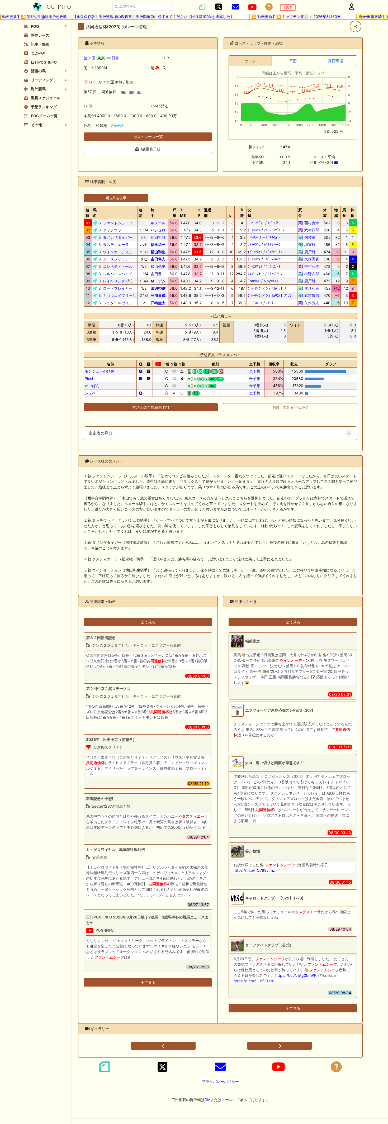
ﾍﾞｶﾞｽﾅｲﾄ (273, 266)
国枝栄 (308, 237)
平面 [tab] (293, 61)
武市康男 (308, 295)
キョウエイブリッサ (119, 295)
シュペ (90, 393)
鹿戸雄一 (308, 252)
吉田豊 (156, 274)
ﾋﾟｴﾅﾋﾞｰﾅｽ (274, 252)
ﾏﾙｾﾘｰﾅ (271, 303)
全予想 (254, 371)
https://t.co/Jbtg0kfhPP (295, 975)
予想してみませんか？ (290, 407)
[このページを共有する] (355, 26)
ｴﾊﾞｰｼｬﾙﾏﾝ (272, 259)
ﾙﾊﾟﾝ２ (273, 223)
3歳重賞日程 (149, 149)
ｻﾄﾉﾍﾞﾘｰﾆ (275, 274)
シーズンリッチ (116, 259)
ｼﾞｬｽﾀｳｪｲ (255, 266)
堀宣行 (308, 244)
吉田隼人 (158, 259)
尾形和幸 (308, 288)
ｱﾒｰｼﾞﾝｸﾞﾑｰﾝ (274, 230)
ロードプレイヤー (118, 288)
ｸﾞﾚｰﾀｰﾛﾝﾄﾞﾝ (258, 288)
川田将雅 (158, 237)
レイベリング (114, 281)
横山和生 (158, 252)
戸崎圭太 (158, 303)
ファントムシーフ (118, 223)
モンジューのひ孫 (99, 371)
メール (227, 1099)
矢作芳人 (308, 303)
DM (207, 1099)
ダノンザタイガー (118, 237)
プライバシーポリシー (220, 1081)
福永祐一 (158, 244)
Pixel (89, 378)
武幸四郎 (308, 230)
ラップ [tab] (250, 61)
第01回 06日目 (101, 58)
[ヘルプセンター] (269, 7)
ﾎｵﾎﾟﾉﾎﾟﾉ (278, 288)
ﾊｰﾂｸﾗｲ (253, 237)
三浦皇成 (158, 295)
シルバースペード (118, 274)
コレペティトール (118, 266)
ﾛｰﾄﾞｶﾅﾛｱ (255, 303)
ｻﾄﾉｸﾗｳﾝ (254, 244)
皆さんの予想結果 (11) (150, 407)
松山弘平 (158, 266)
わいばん (92, 385)
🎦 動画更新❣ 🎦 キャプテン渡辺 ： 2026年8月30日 (287, 16)
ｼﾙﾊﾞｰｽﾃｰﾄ (256, 274)
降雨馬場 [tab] (335, 61)
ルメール (158, 223)
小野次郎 (308, 274)
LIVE (288, 7)
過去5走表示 (116, 198)
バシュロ (158, 230)
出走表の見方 (100, 433)
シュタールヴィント (119, 303)
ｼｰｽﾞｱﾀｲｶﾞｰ (271, 237)
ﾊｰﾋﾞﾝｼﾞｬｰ (256, 223)
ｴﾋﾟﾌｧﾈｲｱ (255, 252)
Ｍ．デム (158, 281)
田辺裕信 (158, 288)
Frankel (254, 281)
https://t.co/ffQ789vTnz (254, 870)
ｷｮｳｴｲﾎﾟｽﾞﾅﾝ (281, 295)
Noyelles (271, 281)
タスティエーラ (116, 244)
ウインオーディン (118, 252)
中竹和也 (308, 266)
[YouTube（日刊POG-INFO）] (252, 7)
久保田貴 (308, 259)
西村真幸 (308, 223)
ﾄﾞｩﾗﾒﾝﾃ (254, 230)
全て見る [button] (148, 622)
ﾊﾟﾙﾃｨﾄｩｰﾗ (272, 244)
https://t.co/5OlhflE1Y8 (253, 981)
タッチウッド (114, 230)
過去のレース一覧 (148, 136)
